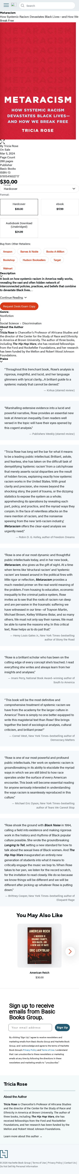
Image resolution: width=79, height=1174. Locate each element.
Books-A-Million (55, 251)
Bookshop (9, 260)
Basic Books (8, 168)
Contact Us (70, 1162)
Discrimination (32, 323)
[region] (39, 951)
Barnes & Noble (29, 251)
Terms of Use (39, 1162)
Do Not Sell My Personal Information (19, 1166)
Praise (4, 359)
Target (57, 260)
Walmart (7, 268)
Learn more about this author (22, 1136)
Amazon (7, 251)
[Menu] (6, 5)
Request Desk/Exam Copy (19, 306)
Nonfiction (7, 316)
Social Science (9, 323)
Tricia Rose (11, 146)
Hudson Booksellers (34, 260)
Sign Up (62, 1027)
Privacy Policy (55, 1162)
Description (7, 273)
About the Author (11, 327)
